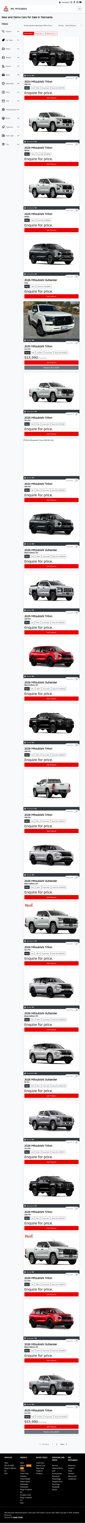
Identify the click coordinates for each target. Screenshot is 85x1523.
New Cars (40, 1468)
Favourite (69, 78)
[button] (79, 8)
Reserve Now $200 (51, 367)
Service (55, 1465)
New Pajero (22, 1464)
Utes (6, 1463)
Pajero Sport (25, 1481)
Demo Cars (40, 1465)
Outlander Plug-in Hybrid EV (26, 1489)
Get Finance (51, 98)
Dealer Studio (18, 1517)
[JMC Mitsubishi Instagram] (77, 2)
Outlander (24, 1484)
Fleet (70, 1471)
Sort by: (61, 25)
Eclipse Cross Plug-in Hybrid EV (26, 1497)
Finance (39, 1473)
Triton (22, 1471)
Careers (71, 1468)
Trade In (39, 1471)
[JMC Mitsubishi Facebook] (74, 2)
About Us (71, 1465)
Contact (71, 1473)
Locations (65, 2)
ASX (21, 1503)
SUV (6, 1473)
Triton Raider (25, 1479)
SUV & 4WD (9, 1465)
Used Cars (40, 1463)
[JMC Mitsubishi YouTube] (80, 2)
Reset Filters (28, 33)
